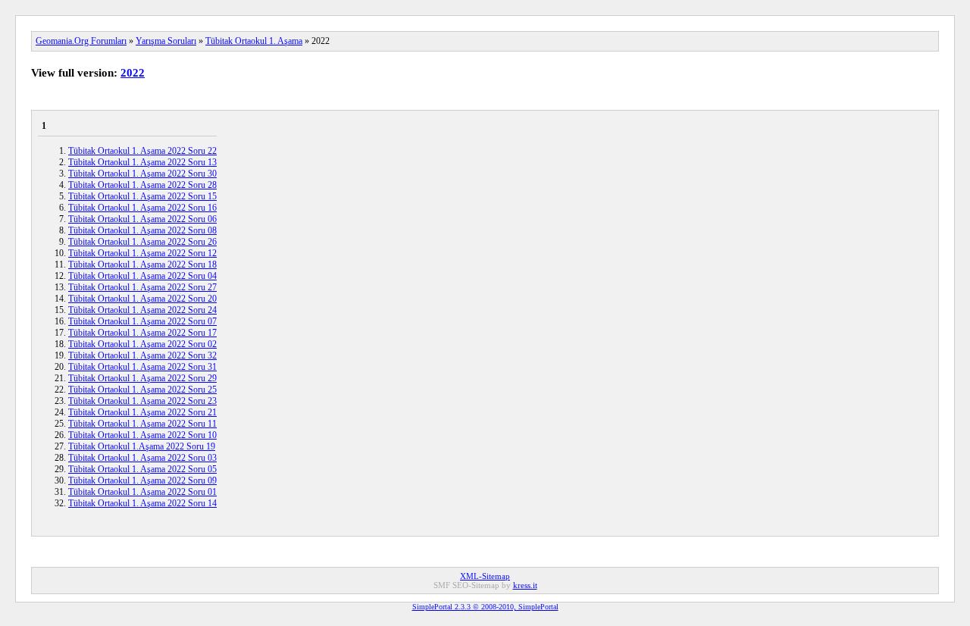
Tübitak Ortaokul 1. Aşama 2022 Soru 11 (142, 423)
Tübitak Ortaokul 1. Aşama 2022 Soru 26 (142, 241)
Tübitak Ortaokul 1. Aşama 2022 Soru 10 (142, 435)
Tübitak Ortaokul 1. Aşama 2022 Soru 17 (142, 332)
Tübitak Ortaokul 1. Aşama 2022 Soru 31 (142, 367)
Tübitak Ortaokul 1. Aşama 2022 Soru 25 (142, 389)
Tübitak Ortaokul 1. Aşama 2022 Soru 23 (142, 401)
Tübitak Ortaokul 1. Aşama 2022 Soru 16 (142, 207)
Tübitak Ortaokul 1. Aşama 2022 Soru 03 (142, 457)
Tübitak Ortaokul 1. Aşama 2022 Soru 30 (142, 173)
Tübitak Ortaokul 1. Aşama (253, 41)
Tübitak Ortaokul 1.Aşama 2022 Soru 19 (141, 446)
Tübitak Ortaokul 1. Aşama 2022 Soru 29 (142, 378)
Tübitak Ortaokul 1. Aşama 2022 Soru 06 (142, 219)
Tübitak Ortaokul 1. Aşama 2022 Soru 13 (142, 162)
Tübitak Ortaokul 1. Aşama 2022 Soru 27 (142, 287)
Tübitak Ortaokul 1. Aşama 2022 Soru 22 (142, 151)
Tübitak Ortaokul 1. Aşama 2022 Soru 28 (142, 185)
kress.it (525, 585)
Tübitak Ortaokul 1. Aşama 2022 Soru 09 (142, 480)
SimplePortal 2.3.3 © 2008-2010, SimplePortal (485, 607)
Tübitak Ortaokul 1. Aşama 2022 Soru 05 (142, 469)
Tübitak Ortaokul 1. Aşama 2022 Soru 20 (142, 298)
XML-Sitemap (485, 576)
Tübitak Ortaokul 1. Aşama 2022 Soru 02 (142, 344)
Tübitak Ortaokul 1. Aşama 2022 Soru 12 (142, 253)
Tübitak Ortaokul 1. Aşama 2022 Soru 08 (142, 230)
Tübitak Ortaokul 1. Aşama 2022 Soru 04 (142, 276)
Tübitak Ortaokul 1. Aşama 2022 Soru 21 (142, 412)
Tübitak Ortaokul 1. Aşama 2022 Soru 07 (142, 321)
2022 (132, 73)
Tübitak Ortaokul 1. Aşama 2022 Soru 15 (142, 196)
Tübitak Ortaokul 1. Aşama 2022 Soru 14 (142, 503)
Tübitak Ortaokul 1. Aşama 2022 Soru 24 (142, 310)
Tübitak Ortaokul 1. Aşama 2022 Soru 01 (142, 492)
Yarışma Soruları (166, 41)
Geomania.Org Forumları (81, 41)
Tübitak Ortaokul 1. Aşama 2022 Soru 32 (142, 355)
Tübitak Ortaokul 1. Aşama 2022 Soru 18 (142, 264)
